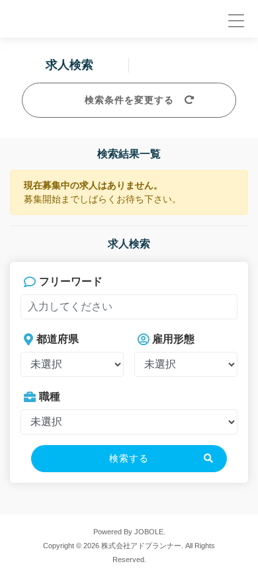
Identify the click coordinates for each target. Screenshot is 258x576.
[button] (234, 18)
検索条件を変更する (129, 100)
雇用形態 (173, 339)
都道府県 (57, 339)
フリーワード (71, 281)
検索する (129, 458)
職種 (49, 396)
